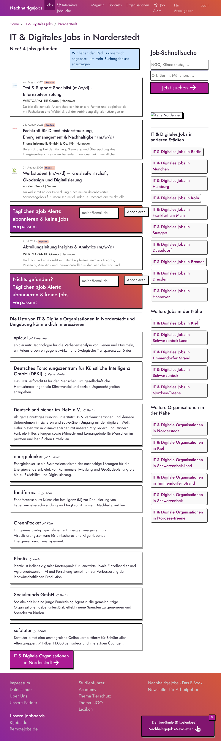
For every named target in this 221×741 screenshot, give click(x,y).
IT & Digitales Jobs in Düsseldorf (171, 247)
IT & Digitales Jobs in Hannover (171, 294)
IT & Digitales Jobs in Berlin (177, 151)
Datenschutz (21, 689)
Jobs (49, 5)
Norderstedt (67, 24)
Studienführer (91, 683)
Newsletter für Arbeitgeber (173, 689)
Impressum (20, 683)
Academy (87, 689)
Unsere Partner (23, 702)
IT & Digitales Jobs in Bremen (179, 262)
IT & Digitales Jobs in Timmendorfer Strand (171, 355)
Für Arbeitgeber (183, 8)
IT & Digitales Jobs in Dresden (171, 276)
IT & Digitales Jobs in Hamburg (171, 183)
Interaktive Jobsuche (67, 7)
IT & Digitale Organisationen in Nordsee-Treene (178, 515)
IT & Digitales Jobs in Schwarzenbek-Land (171, 337)
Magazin (97, 5)
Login (205, 5)
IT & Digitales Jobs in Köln (176, 198)
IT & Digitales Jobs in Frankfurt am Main (171, 212)
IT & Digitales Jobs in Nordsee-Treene (171, 390)
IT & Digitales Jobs (39, 24)
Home (14, 24)
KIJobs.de (18, 722)
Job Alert (159, 7)
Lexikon (86, 709)
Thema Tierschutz (95, 696)
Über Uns (18, 696)
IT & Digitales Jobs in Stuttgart (171, 230)
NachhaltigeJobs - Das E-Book (175, 683)
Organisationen (137, 5)
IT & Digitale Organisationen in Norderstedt (41, 659)
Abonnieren (136, 211)
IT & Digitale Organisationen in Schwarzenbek (178, 498)
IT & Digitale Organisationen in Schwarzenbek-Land (178, 463)
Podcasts (115, 5)
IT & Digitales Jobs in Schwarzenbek (171, 372)
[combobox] (179, 75)
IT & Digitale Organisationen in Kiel (178, 445)
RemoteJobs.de (24, 729)
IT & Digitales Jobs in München (171, 166)
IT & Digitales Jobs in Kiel (175, 323)
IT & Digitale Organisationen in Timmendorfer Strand (178, 480)
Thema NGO (91, 702)
